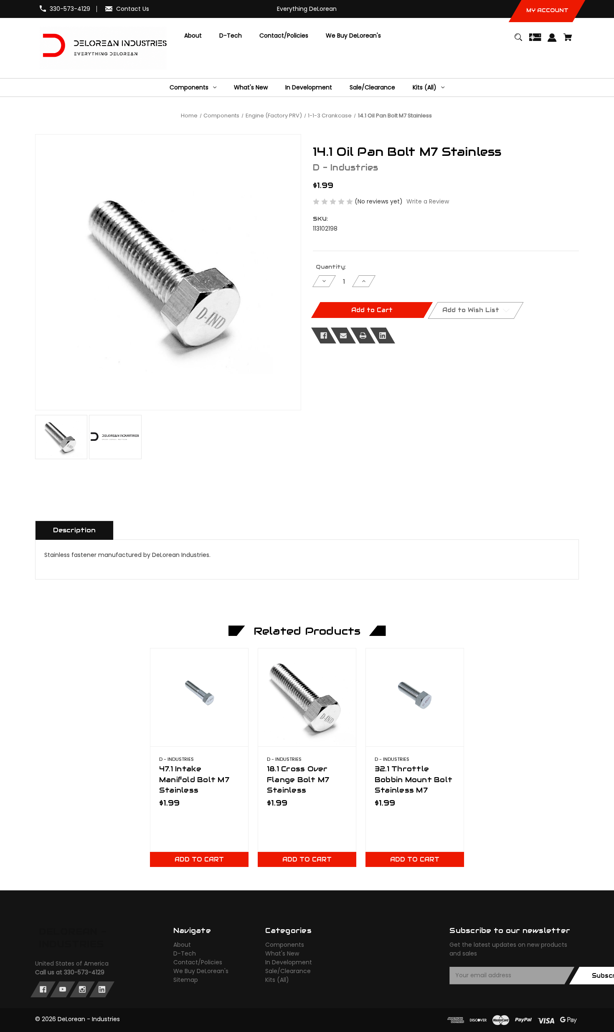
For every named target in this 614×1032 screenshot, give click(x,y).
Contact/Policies (197, 962)
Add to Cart (199, 859)
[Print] (363, 335)
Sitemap (185, 980)
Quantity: (331, 266)
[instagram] (82, 989)
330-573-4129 (70, 9)
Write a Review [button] (427, 201)
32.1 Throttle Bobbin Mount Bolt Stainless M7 (413, 779)
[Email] (343, 335)
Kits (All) (277, 980)
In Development (288, 962)
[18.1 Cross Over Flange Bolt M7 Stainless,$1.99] (307, 697)
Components (284, 944)
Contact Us (132, 9)
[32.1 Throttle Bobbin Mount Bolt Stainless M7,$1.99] (415, 697)
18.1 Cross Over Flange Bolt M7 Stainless (298, 779)
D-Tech (184, 953)
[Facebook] (323, 335)
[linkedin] (102, 989)
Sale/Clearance (288, 971)
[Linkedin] (382, 335)
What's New (282, 953)
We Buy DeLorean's (200, 971)
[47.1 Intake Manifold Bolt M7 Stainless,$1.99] (199, 697)
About (182, 944)
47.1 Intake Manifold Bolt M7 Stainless (194, 779)
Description (74, 530)
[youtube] (62, 989)
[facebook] (43, 989)
